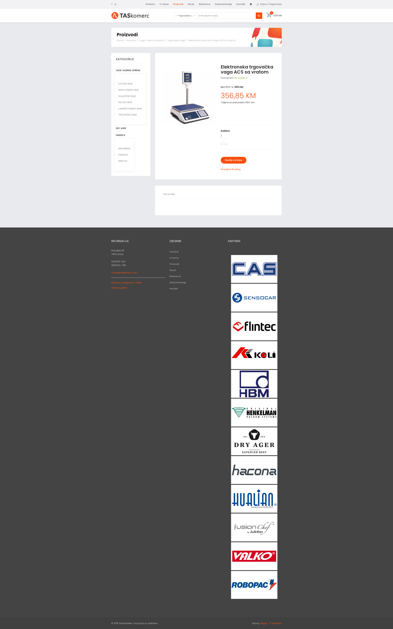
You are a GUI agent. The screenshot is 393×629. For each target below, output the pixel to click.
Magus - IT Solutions (271, 623)
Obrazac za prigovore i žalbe (126, 282)
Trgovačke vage (176, 40)
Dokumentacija (223, 4)
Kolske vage (125, 102)
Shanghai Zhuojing (230, 169)
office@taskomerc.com (124, 272)
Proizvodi (178, 4)
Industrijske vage (128, 89)
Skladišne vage (127, 96)
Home (120, 40)
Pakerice (120, 135)
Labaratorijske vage (130, 108)
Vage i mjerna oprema (151, 40)
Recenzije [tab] (169, 194)
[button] (269, 4)
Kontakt (240, 4)
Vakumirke (124, 148)
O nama (164, 4)
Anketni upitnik (119, 287)
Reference (204, 4)
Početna (150, 4)
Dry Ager (121, 128)
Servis (191, 4)
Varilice (122, 160)
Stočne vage (125, 83)
